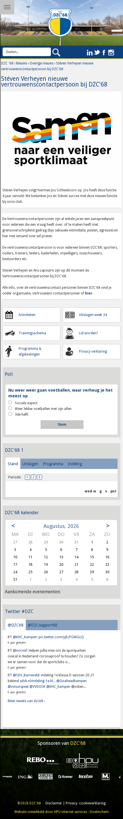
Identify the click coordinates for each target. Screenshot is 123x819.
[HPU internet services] (81, 760)
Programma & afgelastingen (30, 351)
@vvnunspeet (18, 687)
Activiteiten (27, 315)
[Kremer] (48, 776)
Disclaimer (53, 803)
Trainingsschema (32, 333)
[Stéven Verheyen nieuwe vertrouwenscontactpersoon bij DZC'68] (61, 141)
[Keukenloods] (28, 776)
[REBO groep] (42, 760)
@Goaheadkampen (71, 681)
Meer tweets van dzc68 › (26, 701)
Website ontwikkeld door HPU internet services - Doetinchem (61, 812)
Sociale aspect (26, 403)
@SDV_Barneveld (26, 675)
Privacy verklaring (93, 351)
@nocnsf (20, 651)
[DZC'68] (60, 22)
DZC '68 (7, 63)
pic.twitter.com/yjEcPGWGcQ (61, 637)
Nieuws (21, 63)
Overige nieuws (41, 63)
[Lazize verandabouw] (68, 776)
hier (88, 293)
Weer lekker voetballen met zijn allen (43, 409)
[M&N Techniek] (108, 776)
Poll (9, 374)
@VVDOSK (37, 687)
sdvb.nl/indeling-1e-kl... (37, 681)
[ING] (8, 776)
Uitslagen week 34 (93, 315)
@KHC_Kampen (25, 637)
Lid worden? (88, 333)
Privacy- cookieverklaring (86, 803)
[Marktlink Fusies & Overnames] (88, 776)
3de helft (21, 415)
